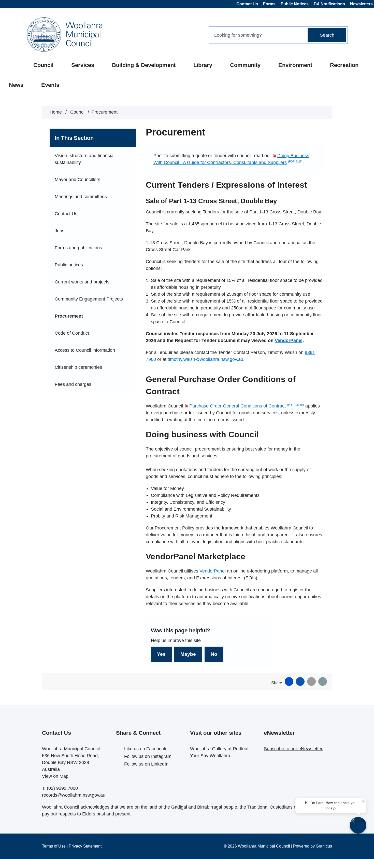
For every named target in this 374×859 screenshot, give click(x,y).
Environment (295, 65)
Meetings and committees (81, 196)
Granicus (324, 846)
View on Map (55, 776)
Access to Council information (85, 350)
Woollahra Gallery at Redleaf (219, 748)
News (16, 85)
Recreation (344, 65)
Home (56, 112)
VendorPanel (289, 340)
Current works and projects (82, 281)
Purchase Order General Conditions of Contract (246, 405)
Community (245, 65)
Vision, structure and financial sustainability (84, 159)
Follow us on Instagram (147, 756)
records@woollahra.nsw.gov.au (73, 795)
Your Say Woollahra (210, 755)
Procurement (69, 316)
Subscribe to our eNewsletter (293, 748)
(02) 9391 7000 (62, 788)
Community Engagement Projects (89, 299)
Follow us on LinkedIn (146, 764)
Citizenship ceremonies (78, 367)
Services (82, 65)
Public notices (69, 264)
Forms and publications (78, 247)
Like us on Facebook (145, 748)
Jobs (59, 230)
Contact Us (66, 213)
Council (43, 65)
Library (202, 65)
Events (50, 85)
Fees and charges (73, 384)
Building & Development (144, 65)
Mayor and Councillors (77, 179)
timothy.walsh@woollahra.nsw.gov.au (205, 359)
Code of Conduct (72, 333)
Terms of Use (54, 846)
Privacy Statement (85, 846)
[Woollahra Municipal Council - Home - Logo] (64, 34)
